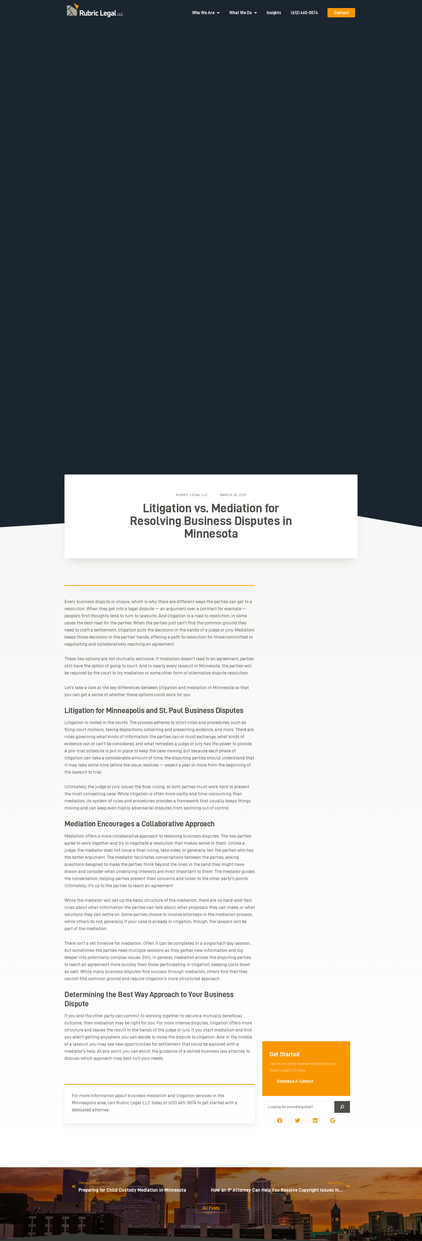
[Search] (342, 1107)
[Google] (332, 1120)
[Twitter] (297, 1120)
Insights (274, 13)
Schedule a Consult (295, 1081)
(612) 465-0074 (304, 13)
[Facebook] (280, 1120)
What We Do (240, 13)
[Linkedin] (315, 1120)
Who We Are (203, 13)
